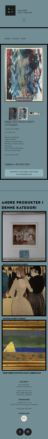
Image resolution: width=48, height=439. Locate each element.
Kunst (23, 39)
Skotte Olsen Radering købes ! (15, 264)
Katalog (16, 39)
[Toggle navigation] (24, 19)
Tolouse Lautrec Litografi (14, 319)
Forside (7, 39)
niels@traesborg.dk (26, 393)
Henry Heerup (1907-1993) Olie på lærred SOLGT (22, 373)
